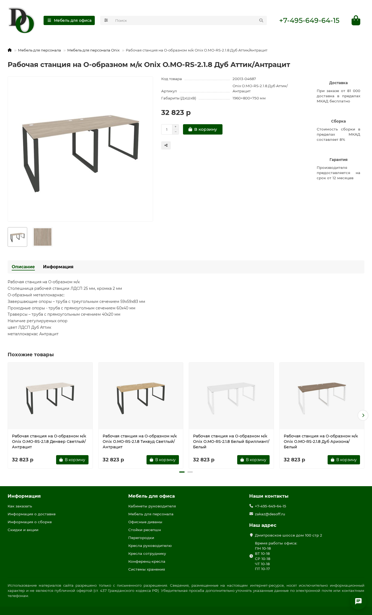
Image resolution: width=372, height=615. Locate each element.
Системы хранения (146, 569)
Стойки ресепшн (144, 530)
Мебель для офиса (151, 496)
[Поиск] (261, 20)
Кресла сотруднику (147, 553)
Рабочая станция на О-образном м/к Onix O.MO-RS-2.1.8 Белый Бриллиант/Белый (231, 441)
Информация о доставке (32, 514)
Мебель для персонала (39, 50)
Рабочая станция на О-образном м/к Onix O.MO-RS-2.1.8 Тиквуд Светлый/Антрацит (140, 441)
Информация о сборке (30, 522)
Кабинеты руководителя (152, 506)
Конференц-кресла (146, 561)
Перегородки (141, 537)
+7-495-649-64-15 (309, 20)
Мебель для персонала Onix (93, 50)
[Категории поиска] (106, 20)
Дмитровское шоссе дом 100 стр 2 (288, 535)
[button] (9, 415)
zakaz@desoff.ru (270, 514)
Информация (58, 266)
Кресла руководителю (150, 545)
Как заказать (20, 506)
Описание (23, 266)
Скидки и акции (23, 530)
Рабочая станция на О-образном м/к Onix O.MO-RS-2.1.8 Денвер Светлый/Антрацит (49, 441)
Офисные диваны (145, 522)
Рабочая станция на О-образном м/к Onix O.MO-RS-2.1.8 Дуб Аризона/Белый (321, 441)
